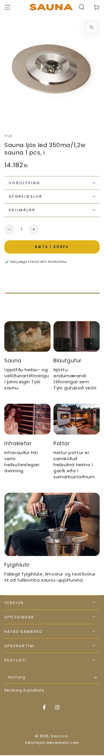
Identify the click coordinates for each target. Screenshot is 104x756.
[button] (81, 7)
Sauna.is (59, 736)
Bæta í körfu (52, 246)
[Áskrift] (96, 677)
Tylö (8, 136)
